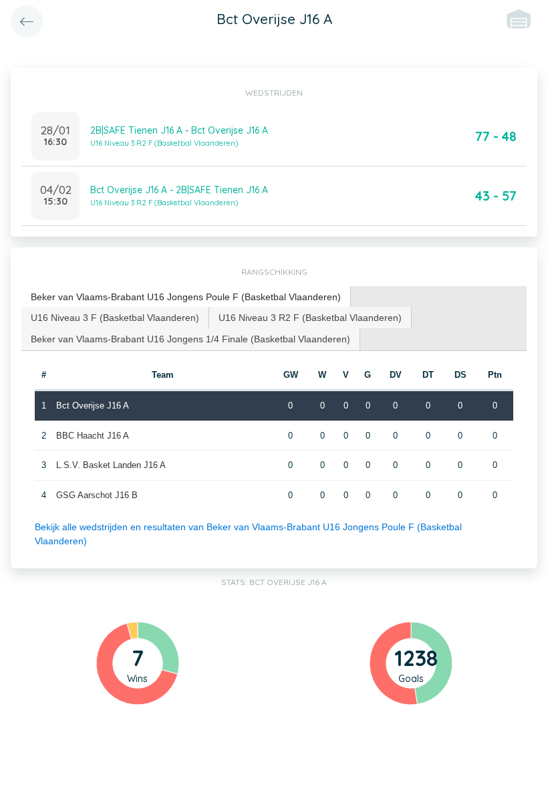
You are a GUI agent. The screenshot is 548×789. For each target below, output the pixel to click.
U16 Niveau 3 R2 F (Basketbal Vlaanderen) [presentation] (310, 317)
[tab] (186, 297)
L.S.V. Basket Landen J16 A (111, 465)
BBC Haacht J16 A (92, 436)
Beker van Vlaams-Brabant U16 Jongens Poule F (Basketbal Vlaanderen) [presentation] (186, 297)
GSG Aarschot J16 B (97, 495)
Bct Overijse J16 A (92, 406)
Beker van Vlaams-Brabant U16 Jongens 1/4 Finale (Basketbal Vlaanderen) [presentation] (190, 339)
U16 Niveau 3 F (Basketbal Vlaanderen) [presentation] (115, 317)
